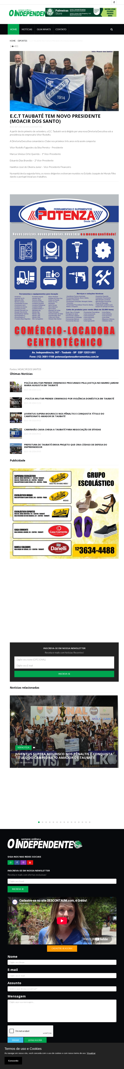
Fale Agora (36, 1040)
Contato (60, 29)
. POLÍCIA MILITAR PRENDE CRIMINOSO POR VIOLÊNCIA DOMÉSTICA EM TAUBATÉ (69, 398)
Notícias (27, 29)
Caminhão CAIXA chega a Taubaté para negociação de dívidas (62, 429)
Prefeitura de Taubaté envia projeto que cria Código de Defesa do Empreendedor (65, 446)
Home (13, 29)
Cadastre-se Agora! (62, 948)
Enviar (15, 1040)
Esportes (22, 41)
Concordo (13, 1060)
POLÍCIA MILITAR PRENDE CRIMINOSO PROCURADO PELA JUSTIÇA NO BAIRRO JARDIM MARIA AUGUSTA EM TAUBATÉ (71, 384)
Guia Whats (44, 29)
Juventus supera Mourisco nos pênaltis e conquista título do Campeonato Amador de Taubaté (64, 415)
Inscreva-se (64, 674)
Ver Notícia (23, 747)
